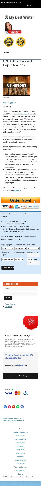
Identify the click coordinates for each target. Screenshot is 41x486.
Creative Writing (20, 443)
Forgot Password (10, 304)
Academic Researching (20, 432)
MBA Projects (20, 453)
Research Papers (20, 460)
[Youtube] (14, 407)
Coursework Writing (20, 439)
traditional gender (24, 114)
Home (20, 429)
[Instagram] (9, 407)
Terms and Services (20, 467)
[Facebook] (5, 407)
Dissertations (20, 446)
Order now (8, 306)
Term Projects (20, 463)
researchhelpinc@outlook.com (11, 2)
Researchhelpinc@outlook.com (13, 420)
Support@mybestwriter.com (12, 418)
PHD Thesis (20, 456)
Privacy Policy (20, 470)
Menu (6, 52)
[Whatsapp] (18, 407)
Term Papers (20, 449)
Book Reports (20, 436)
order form (16, 190)
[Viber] (22, 407)
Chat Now (28, 5)
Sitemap (20, 474)
